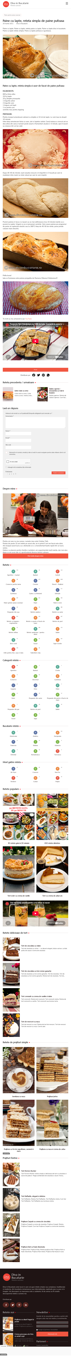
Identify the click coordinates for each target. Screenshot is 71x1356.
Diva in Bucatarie (20, 3)
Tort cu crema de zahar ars (52, 896)
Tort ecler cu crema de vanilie (19, 896)
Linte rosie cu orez (21, 391)
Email (8, 438)
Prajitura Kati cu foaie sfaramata (33, 1247)
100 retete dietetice (52, 843)
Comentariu (10, 416)
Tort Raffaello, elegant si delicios (33, 1196)
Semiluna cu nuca (18, 1096)
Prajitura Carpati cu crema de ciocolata (35, 1221)
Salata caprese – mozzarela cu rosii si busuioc (56, 391)
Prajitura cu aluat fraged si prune (24, 1320)
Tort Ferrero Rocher (28, 1171)
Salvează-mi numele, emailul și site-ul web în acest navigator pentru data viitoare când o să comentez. (37, 453)
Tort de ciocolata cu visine (31, 946)
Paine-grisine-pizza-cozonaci (12, 15)
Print (35, 370)
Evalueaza (9, 472)
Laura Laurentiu (42, 1345)
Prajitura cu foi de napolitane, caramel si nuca (18, 1150)
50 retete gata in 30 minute (18, 843)
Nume (8, 431)
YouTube (28, 319)
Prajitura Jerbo (52, 1096)
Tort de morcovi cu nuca (30, 1022)
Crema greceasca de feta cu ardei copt (24, 1335)
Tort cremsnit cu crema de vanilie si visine (36, 996)
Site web (8, 445)
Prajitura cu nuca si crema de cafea (52, 1149)
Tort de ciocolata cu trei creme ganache (36, 971)
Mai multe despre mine (35, 556)
